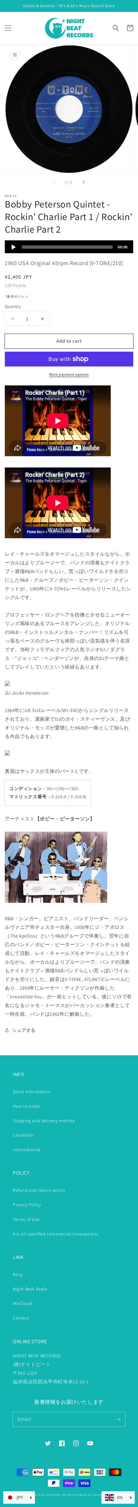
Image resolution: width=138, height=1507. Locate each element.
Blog (17, 1274)
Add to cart (69, 341)
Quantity (13, 306)
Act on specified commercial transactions (56, 1234)
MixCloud (22, 1303)
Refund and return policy (39, 1190)
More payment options (69, 374)
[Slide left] (54, 182)
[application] (69, 246)
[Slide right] (83, 182)
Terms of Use (26, 1219)
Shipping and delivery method (44, 1120)
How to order (26, 1106)
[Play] (13, 247)
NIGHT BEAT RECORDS (60, 1494)
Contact (21, 1318)
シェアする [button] (24, 1030)
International (27, 1149)
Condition (23, 1135)
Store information (31, 1092)
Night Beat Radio (30, 1289)
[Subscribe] (118, 1419)
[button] (8, 28)
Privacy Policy (27, 1204)
